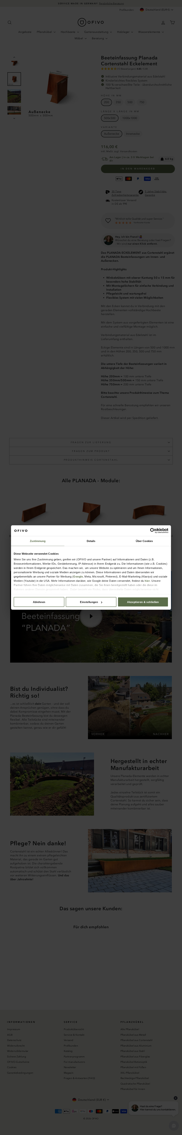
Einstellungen (89, 602)
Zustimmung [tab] (38, 541)
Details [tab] (91, 541)
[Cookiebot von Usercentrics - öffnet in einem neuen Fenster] (152, 530)
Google (78, 576)
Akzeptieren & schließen (143, 602)
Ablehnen (39, 602)
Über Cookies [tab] (144, 541)
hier (147, 580)
